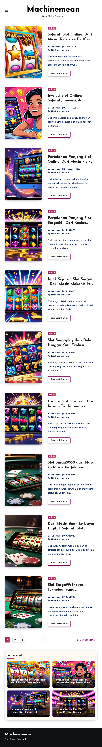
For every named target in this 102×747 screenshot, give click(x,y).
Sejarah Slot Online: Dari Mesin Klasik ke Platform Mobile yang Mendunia (70, 39)
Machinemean (53, 10)
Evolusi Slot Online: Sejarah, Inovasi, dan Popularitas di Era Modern (73, 683)
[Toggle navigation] (7, 11)
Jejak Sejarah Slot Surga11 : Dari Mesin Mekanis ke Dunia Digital (71, 284)
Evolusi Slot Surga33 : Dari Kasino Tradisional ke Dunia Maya (71, 406)
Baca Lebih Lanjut (59, 73)
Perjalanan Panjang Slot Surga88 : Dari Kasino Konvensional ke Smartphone (72, 712)
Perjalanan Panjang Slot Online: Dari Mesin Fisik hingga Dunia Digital (69, 161)
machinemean (54, 47)
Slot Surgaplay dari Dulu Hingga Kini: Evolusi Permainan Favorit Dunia (70, 345)
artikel (52, 28)
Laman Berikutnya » (87, 640)
